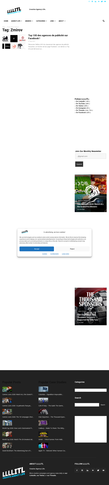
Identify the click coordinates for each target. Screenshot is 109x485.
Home (6, 21)
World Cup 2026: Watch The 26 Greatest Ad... (17, 439)
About (61, 21)
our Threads (51, 475)
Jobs (52, 21)
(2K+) (83, 108)
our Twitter (40, 475)
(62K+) (83, 112)
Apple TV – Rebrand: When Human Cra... (52, 451)
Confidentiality (54, 254)
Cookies (44, 254)
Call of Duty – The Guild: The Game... (51, 406)
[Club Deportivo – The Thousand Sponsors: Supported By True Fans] (91, 307)
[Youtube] (105, 1)
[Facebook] (89, 1)
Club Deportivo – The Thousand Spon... (52, 417)
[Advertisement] (91, 63)
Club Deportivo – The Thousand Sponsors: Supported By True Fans (87, 317)
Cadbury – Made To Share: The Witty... (52, 428)
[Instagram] (92, 1)
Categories (40, 21)
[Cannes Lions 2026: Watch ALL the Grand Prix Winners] (91, 194)
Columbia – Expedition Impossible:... (51, 394)
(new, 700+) (84, 110)
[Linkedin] (95, 1)
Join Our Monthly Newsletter (88, 151)
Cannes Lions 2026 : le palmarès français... (16, 406)
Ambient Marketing (84, 200)
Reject (72, 249)
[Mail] (98, 1)
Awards (28, 21)
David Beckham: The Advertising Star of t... (17, 451)
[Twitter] (101, 1)
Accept (36, 249)
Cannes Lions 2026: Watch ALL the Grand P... (17, 394)
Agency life (15, 21)
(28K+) (83, 103)
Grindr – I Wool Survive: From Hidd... (51, 439)
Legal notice (65, 254)
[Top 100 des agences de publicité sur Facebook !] (14, 42)
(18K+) (83, 101)
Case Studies (82, 311)
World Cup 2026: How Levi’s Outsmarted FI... (17, 428)
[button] (103, 21)
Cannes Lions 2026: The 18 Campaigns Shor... (18, 417)
